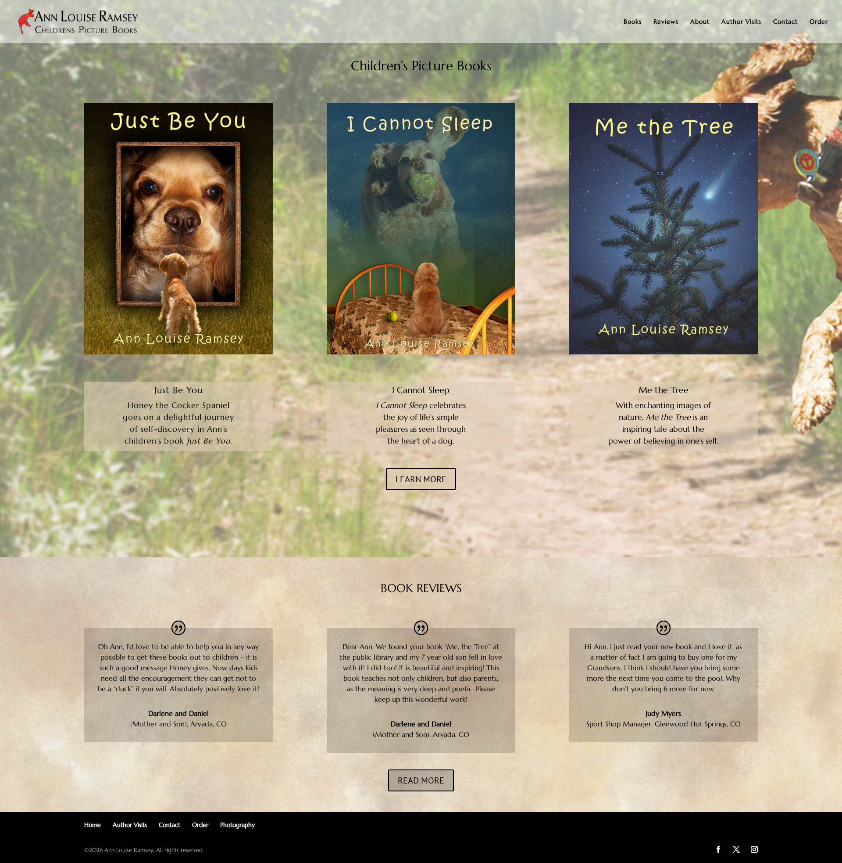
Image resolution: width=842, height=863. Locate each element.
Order (819, 21)
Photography (237, 825)
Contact (785, 21)
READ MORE (421, 780)
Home (92, 825)
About (700, 21)
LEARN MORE (421, 479)
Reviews (665, 21)
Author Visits (741, 21)
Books (633, 21)
